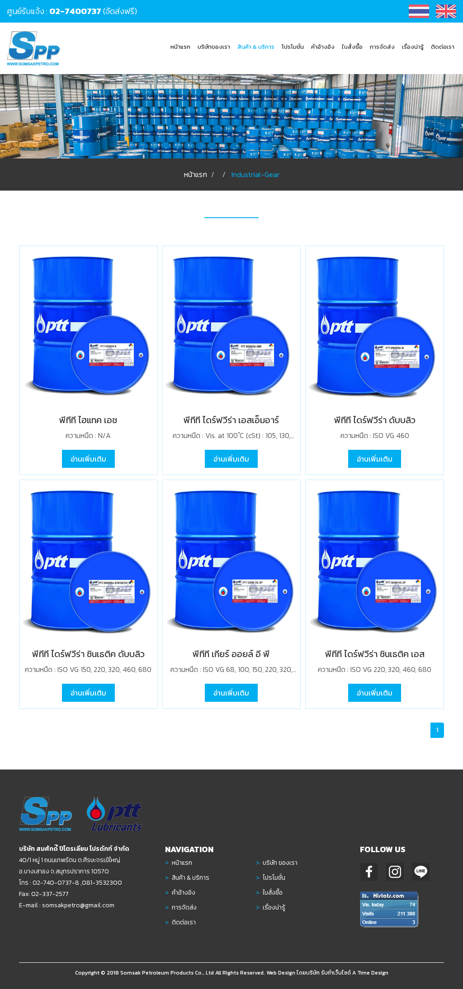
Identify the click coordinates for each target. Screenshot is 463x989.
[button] (256, 47)
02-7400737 (75, 11)
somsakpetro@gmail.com (78, 905)
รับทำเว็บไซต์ (336, 973)
